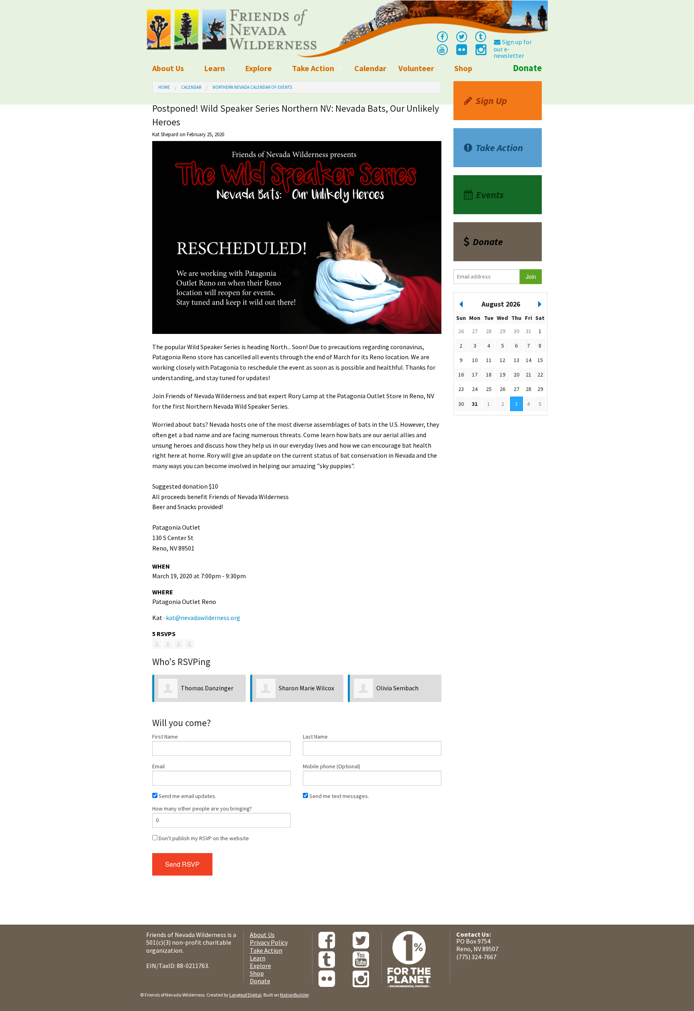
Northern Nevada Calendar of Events (252, 87)
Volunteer (416, 68)
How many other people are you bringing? (202, 808)
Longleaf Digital (245, 995)
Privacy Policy (269, 942)
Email (158, 766)
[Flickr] (461, 52)
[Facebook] (442, 36)
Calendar (370, 68)
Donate (527, 68)
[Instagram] (480, 52)
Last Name (315, 736)
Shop (463, 68)
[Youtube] (442, 49)
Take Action (313, 68)
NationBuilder (294, 995)
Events (490, 194)
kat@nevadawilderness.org (203, 618)
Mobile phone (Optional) (331, 766)
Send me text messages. (338, 796)
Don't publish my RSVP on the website (203, 838)
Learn (214, 68)
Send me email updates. (186, 796)
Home (164, 87)
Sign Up (491, 100)
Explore (258, 68)
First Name (165, 736)
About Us (168, 68)
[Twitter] (461, 36)
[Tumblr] (480, 36)
